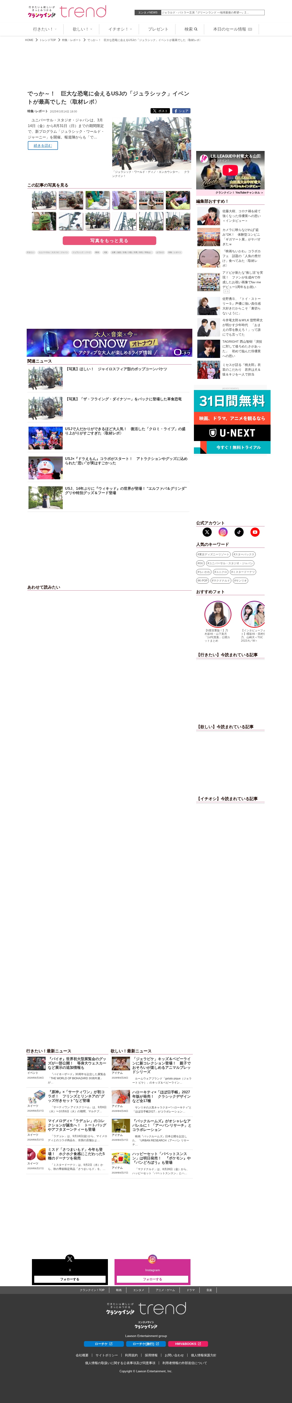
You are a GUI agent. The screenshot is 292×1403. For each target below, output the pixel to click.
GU (201, 563)
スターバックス (244, 554)
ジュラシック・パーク (82, 252)
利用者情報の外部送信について (184, 1363)
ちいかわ (204, 572)
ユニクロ (221, 572)
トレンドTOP (47, 40)
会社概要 (82, 1355)
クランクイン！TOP (92, 1290)
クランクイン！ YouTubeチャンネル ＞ (239, 192)
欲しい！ (81, 29)
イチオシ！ (118, 29)
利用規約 (131, 1355)
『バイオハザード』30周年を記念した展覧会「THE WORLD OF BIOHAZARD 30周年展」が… (77, 1078)
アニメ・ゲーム (165, 1290)
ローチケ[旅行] (143, 1344)
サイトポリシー (107, 1355)
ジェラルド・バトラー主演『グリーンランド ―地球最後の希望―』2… (205, 12)
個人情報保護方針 (203, 1355)
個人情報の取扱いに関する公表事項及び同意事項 (120, 1363)
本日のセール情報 (232, 29)
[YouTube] (255, 532)
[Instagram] (223, 532)
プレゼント (158, 29)
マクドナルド (222, 580)
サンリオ (241, 580)
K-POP (203, 580)
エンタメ (138, 1290)
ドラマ (191, 1290)
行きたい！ (43, 29)
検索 (189, 29)
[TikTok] (239, 532)
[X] (207, 532)
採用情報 (151, 1355)
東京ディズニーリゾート (214, 554)
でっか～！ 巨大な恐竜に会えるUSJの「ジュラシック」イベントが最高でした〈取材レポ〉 (144, 40)
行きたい (30, 252)
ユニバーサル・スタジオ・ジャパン (53, 252)
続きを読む (43, 146)
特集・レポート (71, 40)
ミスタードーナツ (244, 572)
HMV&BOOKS (185, 1344)
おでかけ (160, 252)
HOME (29, 40)
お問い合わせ (174, 1355)
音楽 (209, 1290)
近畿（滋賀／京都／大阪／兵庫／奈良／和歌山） (132, 252)
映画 (97, 252)
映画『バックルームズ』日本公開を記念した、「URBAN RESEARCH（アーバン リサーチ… (160, 1140)
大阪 (105, 252)
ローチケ (101, 1344)
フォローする (69, 1279)
